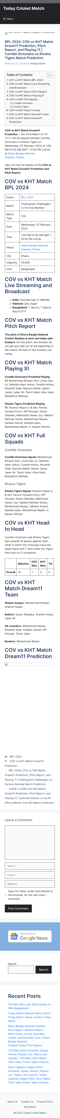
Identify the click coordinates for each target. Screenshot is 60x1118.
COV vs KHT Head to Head (24, 110)
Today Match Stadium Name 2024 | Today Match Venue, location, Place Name (29, 1017)
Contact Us (27, 1101)
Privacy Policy (45, 1101)
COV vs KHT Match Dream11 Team (29, 114)
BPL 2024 (27, 197)
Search (12, 963)
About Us (12, 1101)
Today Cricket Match (23, 8)
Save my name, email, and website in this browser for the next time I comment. (30, 895)
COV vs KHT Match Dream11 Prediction (25, 120)
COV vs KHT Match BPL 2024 (26, 80)
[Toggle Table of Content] (48, 75)
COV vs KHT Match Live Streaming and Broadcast (29, 85)
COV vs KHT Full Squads (23, 99)
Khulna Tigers (22, 106)
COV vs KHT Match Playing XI (26, 95)
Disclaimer (30, 1106)
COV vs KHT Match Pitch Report (28, 91)
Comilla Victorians (23, 103)
